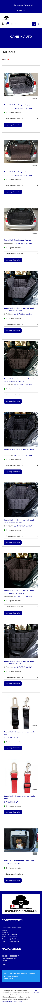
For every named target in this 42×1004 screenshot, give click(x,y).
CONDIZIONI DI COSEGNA (10, 956)
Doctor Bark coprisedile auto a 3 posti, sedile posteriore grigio (19, 521)
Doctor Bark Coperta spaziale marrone (19, 172)
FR (21, 10)
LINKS (4, 964)
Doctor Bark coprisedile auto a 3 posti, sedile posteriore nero (19, 662)
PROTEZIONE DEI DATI (9, 958)
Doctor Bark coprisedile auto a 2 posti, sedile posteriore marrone (19, 380)
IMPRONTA (5, 960)
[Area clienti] (3, 23)
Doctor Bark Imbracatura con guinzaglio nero (19, 733)
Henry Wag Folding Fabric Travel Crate (19, 860)
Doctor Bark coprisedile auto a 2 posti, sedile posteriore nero (19, 450)
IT (25, 10)
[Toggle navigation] (38, 23)
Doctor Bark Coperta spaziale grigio (18, 105)
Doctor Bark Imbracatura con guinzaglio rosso (19, 797)
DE (17, 10)
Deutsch (15, 976)
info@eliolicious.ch (14, 939)
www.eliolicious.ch (13, 941)
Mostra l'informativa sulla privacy (12, 1001)
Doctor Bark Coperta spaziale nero (17, 240)
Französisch (8, 979)
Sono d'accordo (37, 992)
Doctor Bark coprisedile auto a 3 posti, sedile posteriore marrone (19, 592)
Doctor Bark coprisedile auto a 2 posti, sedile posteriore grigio (19, 309)
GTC (3, 962)
